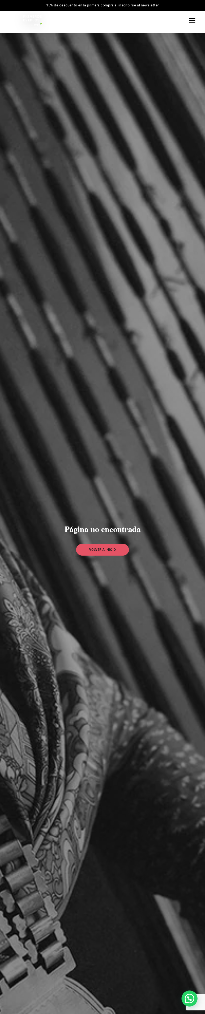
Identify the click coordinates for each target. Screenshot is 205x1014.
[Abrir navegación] (191, 20)
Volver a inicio (102, 550)
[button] (190, 999)
